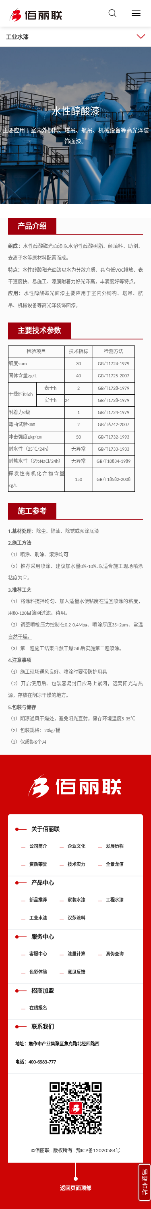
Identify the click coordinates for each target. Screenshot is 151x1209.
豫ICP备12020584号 (98, 1150)
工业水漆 (17, 36)
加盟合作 (145, 1182)
